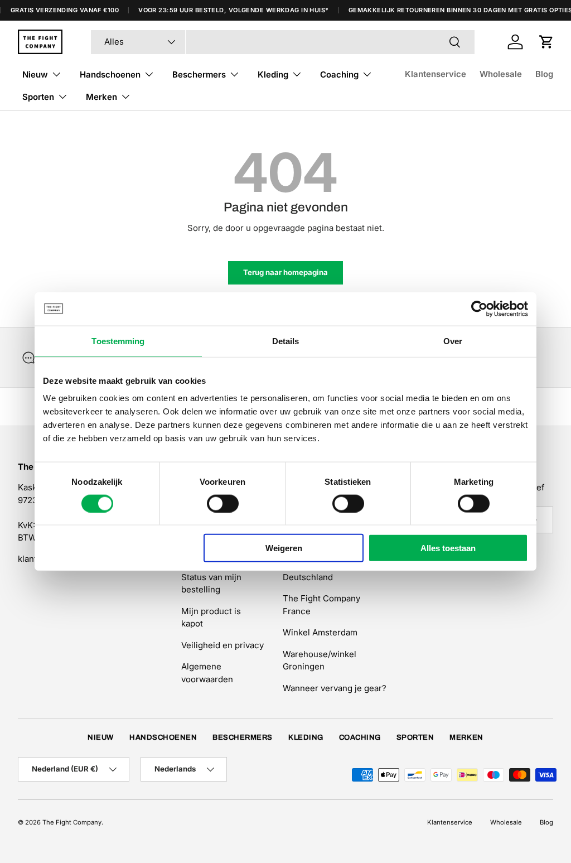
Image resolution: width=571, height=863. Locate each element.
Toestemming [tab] (117, 340)
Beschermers (242, 737)
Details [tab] (285, 340)
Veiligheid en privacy (222, 645)
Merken (466, 737)
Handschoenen (163, 737)
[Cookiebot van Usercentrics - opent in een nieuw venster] (479, 308)
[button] (546, 42)
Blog (544, 74)
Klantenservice (435, 74)
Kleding (305, 737)
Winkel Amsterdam (320, 632)
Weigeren (283, 548)
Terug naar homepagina (285, 272)
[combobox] (283, 42)
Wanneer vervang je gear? (334, 688)
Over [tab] (452, 340)
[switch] (223, 503)
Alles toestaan (448, 548)
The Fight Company (71, 822)
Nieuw (101, 737)
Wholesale (501, 74)
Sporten (415, 737)
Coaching (360, 737)
